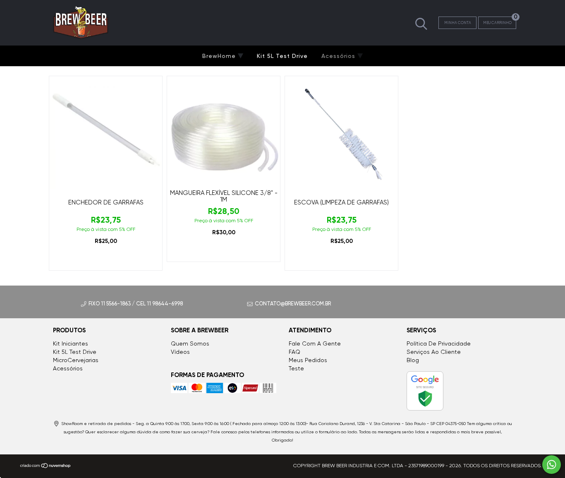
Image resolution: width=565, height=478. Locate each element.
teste (296, 368)
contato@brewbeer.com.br (293, 303)
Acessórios (339, 56)
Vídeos (180, 351)
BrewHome (220, 56)
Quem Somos (190, 343)
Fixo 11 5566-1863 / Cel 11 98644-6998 (136, 303)
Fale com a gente (315, 343)
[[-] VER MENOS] (421, 23)
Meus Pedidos (308, 360)
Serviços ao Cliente (434, 351)
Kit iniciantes (70, 343)
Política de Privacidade (439, 343)
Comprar (105, 260)
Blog (413, 360)
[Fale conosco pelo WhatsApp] (551, 464)
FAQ (294, 351)
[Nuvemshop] (46, 467)
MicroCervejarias (75, 360)
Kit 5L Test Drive (282, 56)
